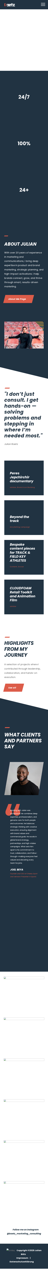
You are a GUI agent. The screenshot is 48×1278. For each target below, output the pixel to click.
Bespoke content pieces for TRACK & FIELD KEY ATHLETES (22, 552)
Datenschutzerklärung (22, 1261)
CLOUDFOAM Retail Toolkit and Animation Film (22, 594)
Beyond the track (19, 519)
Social (21, 566)
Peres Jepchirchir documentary (21, 477)
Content (13, 566)
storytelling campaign (20, 527)
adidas (13, 487)
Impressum (22, 1258)
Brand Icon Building (26, 487)
